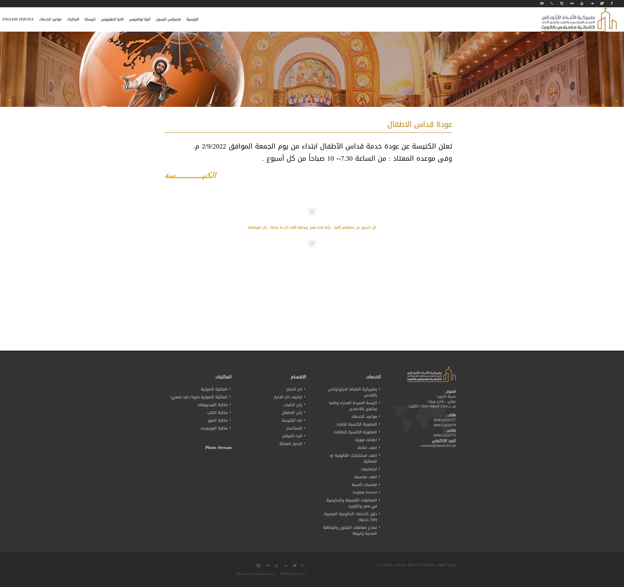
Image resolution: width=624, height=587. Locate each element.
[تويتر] (602, 3)
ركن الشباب (292, 405)
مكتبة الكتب (217, 413)
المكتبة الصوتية (214, 389)
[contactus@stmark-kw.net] (542, 3)
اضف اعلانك (367, 448)
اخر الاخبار (294, 389)
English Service (365, 492)
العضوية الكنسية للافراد (356, 424)
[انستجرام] (562, 3)
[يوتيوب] (582, 3)
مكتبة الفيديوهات (212, 405)
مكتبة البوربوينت (214, 428)
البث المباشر (292, 436)
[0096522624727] (552, 3)
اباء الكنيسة (292, 420)
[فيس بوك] (612, 3)
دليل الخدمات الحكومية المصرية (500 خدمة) (350, 517)
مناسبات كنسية (364, 485)
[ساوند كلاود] (592, 3)
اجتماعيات (369, 469)
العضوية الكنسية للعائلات (355, 432)
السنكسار (294, 428)
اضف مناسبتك (365, 477)
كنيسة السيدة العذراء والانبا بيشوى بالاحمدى (353, 406)
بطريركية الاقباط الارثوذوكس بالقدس (352, 392)
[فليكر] (572, 3)
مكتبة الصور (218, 420)
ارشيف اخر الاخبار (288, 397)
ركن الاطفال (292, 413)
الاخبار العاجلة (290, 444)
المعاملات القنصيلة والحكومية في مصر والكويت (351, 503)
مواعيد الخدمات (364, 416)
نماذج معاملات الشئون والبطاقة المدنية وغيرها (350, 530)
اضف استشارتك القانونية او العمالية (353, 458)
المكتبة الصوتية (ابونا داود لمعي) (199, 397)
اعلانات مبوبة (366, 440)
